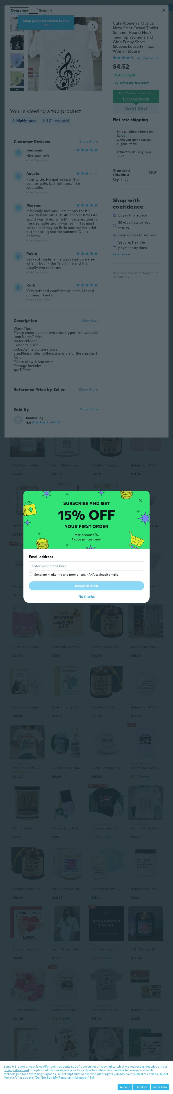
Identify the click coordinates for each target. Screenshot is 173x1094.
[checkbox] (30, 574)
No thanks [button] (86, 596)
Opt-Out (142, 1087)
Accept (125, 1087)
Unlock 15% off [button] (86, 586)
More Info (160, 1087)
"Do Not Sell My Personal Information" (61, 1077)
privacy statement (16, 1070)
